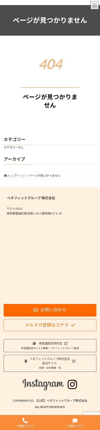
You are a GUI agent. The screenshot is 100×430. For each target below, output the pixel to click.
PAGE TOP (92, 407)
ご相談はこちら (75, 425)
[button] (50, 310)
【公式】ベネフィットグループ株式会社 (61, 400)
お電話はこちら (25, 425)
